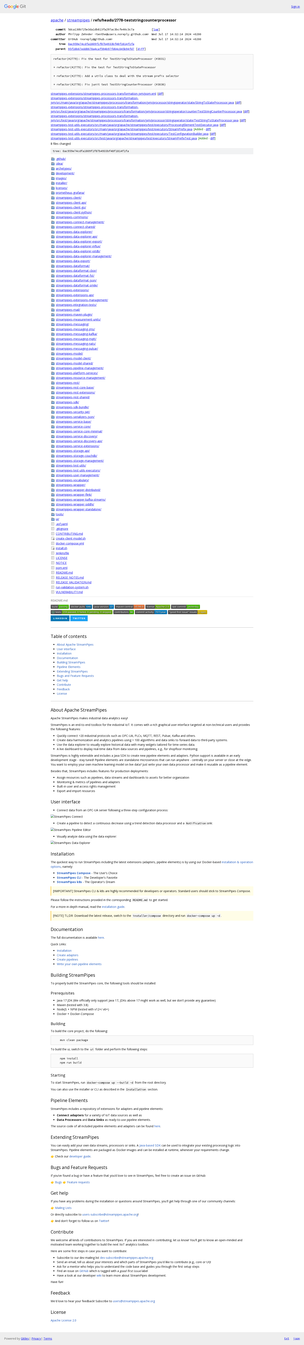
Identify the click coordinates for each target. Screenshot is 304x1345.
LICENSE (61, 558)
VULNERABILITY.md (69, 592)
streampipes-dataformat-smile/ (77, 285)
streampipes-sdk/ (67, 402)
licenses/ (61, 188)
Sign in (295, 6)
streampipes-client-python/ (74, 212)
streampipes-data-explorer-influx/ (78, 246)
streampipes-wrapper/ (70, 485)
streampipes (78, 20)
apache (57, 20)
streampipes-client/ (68, 198)
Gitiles (25, 1338)
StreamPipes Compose (74, 873)
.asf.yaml (62, 524)
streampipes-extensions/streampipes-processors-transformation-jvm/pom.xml (103, 94)
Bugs (58, 1182)
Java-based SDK (150, 1145)
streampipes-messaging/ (72, 324)
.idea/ (59, 163)
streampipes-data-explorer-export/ (79, 241)
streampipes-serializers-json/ (75, 417)
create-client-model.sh (71, 538)
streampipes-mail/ (68, 310)
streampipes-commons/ (72, 217)
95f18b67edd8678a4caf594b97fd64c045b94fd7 (101, 49)
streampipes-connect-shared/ (75, 227)
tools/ (60, 514)
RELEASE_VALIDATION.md (73, 582)
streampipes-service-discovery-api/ (79, 441)
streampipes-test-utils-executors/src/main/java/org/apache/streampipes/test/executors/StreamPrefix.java (121, 129)
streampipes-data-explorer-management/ (83, 256)
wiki (99, 1275)
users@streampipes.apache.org (134, 1301)
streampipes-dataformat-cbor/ (76, 271)
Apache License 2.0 (63, 1320)
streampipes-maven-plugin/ (74, 314)
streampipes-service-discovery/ (76, 436)
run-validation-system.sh (72, 587)
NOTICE (61, 563)
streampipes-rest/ (68, 383)
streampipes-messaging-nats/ (76, 344)
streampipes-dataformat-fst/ (75, 276)
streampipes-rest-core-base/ (75, 387)
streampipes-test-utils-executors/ (78, 470)
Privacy (36, 1338)
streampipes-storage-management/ (80, 461)
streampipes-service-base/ (73, 422)
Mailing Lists (63, 1208)
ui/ (57, 519)
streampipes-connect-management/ (80, 222)
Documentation (67, 658)
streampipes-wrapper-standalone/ (78, 509)
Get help (62, 680)
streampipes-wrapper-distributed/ (78, 490)
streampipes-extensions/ (72, 290)
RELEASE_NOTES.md (70, 577)
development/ (65, 173)
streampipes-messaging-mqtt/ (76, 339)
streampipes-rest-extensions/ (75, 392)
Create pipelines (67, 959)
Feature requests (78, 1182)
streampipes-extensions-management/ (82, 300)
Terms (47, 1338)
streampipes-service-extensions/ (77, 446)
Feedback (63, 689)
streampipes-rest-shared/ (73, 397)
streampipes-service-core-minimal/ (79, 431)
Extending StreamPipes (72, 671)
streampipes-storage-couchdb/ (76, 456)
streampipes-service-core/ (73, 426)
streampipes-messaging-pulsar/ (77, 349)
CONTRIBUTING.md (69, 534)
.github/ (61, 159)
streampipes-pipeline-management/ (80, 368)
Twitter (103, 1221)
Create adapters (67, 955)
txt (286, 1338)
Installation (64, 653)
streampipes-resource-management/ (80, 378)
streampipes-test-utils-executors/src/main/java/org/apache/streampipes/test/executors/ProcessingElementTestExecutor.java (134, 125)
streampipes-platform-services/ (77, 373)
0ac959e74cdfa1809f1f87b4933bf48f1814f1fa (101, 44)
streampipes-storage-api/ (73, 451)
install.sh (61, 548)
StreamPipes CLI (69, 878)
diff (141, 49)
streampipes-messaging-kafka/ (76, 334)
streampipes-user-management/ (77, 475)
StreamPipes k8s (69, 882)
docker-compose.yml (70, 543)
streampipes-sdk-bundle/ (72, 407)
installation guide (113, 907)
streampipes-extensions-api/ (75, 295)
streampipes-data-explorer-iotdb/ (78, 251)
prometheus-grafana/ (70, 193)
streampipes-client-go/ (71, 207)
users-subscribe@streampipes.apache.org (110, 1214)
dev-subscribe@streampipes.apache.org (126, 1258)
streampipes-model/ (69, 353)
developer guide (80, 1156)
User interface (66, 649)
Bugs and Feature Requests (75, 676)
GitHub (84, 1271)
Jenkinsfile (62, 553)
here (101, 937)
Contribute (64, 685)
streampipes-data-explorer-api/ (76, 236)
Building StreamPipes (71, 662)
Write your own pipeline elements (79, 964)
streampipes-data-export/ (73, 261)
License (62, 693)
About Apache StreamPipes (75, 644)
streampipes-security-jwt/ (73, 412)
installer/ (61, 183)
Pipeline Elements (68, 667)
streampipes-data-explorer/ (74, 232)
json (296, 1338)
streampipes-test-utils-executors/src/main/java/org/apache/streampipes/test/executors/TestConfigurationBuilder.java (129, 134)
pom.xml (61, 568)
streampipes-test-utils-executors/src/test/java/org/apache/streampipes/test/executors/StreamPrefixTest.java (124, 138)
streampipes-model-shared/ (74, 363)
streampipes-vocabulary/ (72, 480)
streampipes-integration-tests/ (76, 305)
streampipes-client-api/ (71, 203)
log (155, 29)
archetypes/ (64, 168)
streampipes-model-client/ (73, 358)
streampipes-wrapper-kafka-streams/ (81, 499)
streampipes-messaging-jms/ (75, 329)
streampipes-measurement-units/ (78, 319)
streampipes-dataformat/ (73, 266)
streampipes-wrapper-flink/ (74, 495)
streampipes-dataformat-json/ (76, 280)
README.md (64, 572)
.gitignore (62, 529)
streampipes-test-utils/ (71, 465)
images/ (61, 178)
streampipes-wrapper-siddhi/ (75, 504)
